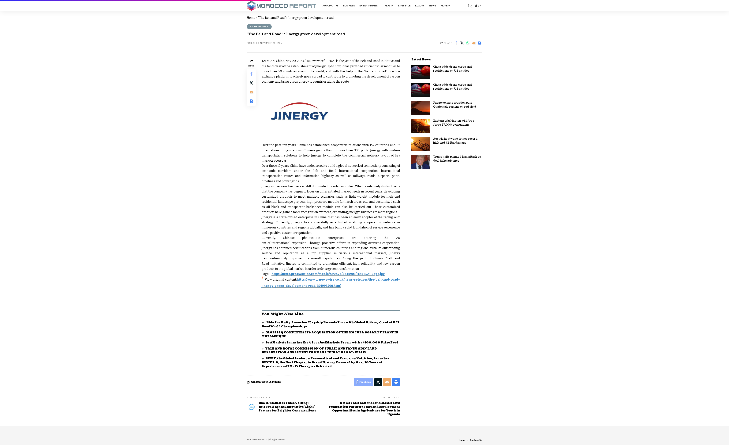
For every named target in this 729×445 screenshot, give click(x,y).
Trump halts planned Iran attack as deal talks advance (457, 159)
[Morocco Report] (281, 6)
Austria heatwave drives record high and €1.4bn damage (455, 141)
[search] (470, 5)
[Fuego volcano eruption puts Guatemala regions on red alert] (420, 108)
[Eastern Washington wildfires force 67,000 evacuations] (420, 126)
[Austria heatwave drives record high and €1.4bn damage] (420, 144)
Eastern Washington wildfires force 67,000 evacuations (453, 123)
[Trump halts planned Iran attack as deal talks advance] (420, 162)
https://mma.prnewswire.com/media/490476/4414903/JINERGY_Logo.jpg (328, 274)
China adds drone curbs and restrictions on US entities (452, 69)
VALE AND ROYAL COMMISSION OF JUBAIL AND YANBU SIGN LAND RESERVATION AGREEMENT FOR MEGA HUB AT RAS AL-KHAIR (319, 350)
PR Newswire (259, 26)
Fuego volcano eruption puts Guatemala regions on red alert (454, 105)
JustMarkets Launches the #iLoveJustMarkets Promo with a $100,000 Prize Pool (331, 342)
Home (251, 18)
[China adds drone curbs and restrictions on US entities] (420, 72)
